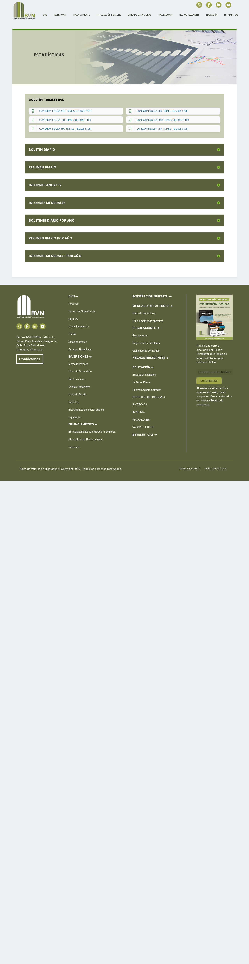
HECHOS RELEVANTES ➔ (150, 357)
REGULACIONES (165, 14)
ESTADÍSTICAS (231, 14)
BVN (45, 14)
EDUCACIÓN (211, 14)
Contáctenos (29, 359)
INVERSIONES (60, 14)
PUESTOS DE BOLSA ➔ (149, 397)
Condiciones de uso (189, 468)
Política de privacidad (216, 468)
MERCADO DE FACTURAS (139, 14)
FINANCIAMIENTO (81, 14)
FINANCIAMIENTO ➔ (82, 424)
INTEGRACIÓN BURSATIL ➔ (152, 296)
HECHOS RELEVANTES (189, 14)
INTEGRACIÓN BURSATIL (109, 14)
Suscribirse (209, 380)
